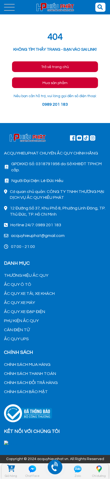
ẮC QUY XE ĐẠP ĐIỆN (24, 312)
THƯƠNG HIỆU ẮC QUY (26, 275)
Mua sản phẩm (55, 83)
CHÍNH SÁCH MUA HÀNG (27, 364)
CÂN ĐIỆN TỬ (17, 330)
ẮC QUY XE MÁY (19, 302)
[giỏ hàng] (11, 469)
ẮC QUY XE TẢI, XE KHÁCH (29, 293)
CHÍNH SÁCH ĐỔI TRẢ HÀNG (31, 383)
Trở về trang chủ (55, 67)
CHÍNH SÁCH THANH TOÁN (30, 373)
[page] (72, 137)
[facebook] (55, 443)
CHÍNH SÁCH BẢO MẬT (26, 392)
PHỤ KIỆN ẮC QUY (21, 321)
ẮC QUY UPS (16, 339)
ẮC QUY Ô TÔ (17, 284)
